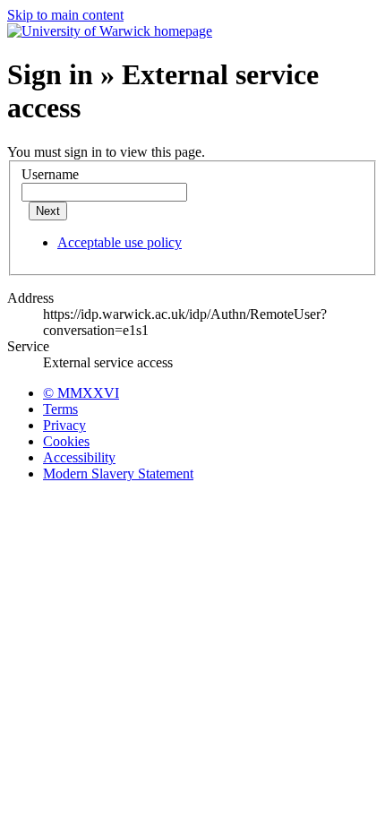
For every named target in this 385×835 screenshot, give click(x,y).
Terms (60, 409)
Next (48, 211)
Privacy (64, 425)
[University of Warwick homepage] (109, 31)
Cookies (66, 441)
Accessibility (79, 457)
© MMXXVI (81, 392)
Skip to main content (65, 14)
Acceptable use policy (119, 242)
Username (50, 174)
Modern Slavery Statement (118, 473)
